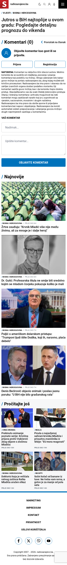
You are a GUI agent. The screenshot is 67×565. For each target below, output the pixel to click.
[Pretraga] (44, 4)
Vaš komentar (10, 117)
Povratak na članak (55, 42)
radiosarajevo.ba (45, 551)
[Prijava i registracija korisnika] (49, 4)
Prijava (17, 64)
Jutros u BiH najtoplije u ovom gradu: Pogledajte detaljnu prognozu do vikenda (32, 24)
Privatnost (33, 522)
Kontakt (33, 515)
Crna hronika (8, 430)
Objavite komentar (33, 162)
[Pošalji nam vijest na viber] (38, 540)
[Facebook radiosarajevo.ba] (18, 540)
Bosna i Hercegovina (24, 12)
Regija (38, 430)
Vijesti (7, 12)
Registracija (50, 64)
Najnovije (14, 176)
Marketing (33, 500)
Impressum (33, 507)
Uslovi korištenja (33, 529)
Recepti (38, 473)
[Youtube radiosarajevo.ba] (48, 540)
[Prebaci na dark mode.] (39, 4)
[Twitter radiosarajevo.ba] (28, 540)
